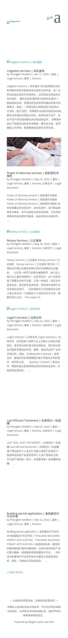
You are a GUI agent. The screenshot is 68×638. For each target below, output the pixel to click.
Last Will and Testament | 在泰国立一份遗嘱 (34, 421)
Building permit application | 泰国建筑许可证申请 (33, 515)
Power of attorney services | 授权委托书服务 (33, 174)
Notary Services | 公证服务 (24, 240)
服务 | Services (32, 78)
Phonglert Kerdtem (21, 74)
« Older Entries (15, 572)
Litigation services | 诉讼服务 (26, 71)
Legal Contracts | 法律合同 (24, 317)
